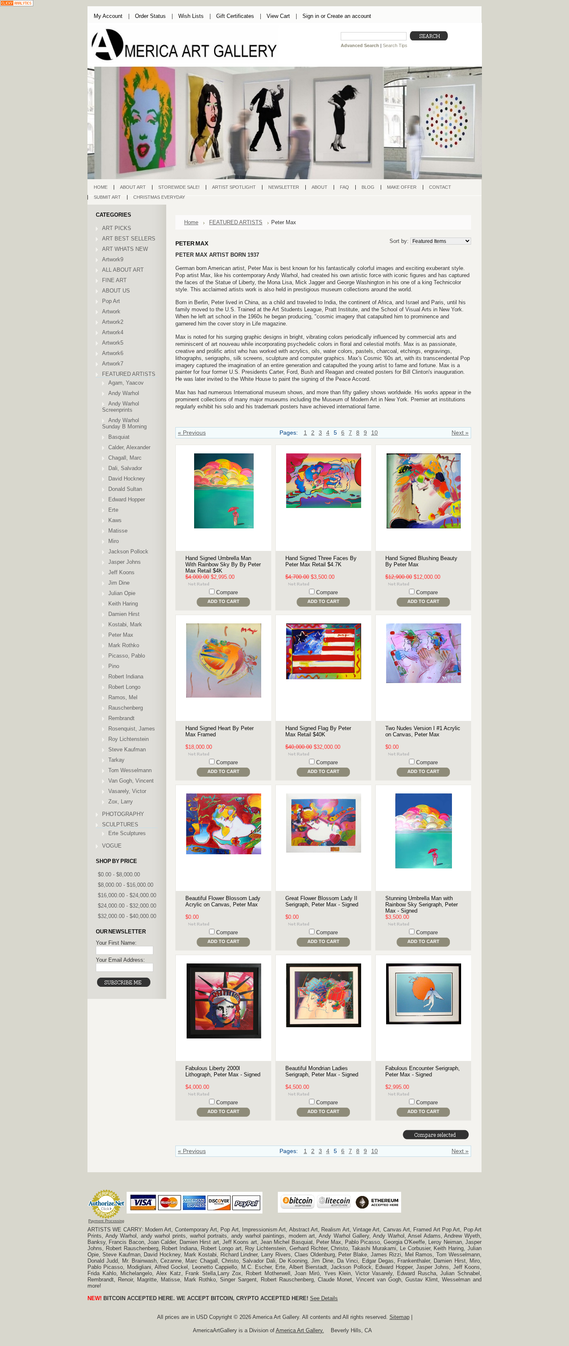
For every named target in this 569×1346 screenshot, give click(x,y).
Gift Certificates (235, 16)
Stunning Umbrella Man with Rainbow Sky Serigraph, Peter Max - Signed (421, 904)
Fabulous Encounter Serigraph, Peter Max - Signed (422, 1071)
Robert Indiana (125, 676)
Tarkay (116, 760)
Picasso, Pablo (126, 656)
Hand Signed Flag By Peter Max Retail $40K (318, 731)
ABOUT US (116, 291)
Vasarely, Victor (127, 791)
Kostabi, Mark (125, 624)
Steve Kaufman (127, 749)
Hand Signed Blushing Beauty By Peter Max (421, 561)
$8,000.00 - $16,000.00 (125, 885)
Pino (113, 666)
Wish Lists (191, 16)
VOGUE (112, 846)
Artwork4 (112, 332)
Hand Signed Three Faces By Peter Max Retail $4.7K (321, 561)
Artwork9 (112, 259)
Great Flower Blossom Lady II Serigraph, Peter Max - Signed (321, 901)
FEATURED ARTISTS (128, 374)
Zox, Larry (120, 801)
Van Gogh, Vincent (131, 781)
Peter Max (120, 635)
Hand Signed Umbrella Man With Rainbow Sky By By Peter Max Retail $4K (223, 564)
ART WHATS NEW (125, 249)
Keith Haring (123, 603)
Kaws (115, 520)
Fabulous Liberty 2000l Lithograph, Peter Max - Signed (222, 1071)
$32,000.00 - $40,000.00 (127, 916)
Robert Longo (124, 687)
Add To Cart (223, 601)
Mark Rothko (123, 645)
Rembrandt (121, 718)
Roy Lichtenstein (128, 739)
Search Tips (395, 45)
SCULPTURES (120, 824)
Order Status (150, 16)
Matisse (117, 531)
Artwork (111, 311)
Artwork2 (112, 322)
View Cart (278, 16)
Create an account (349, 16)
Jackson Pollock (128, 551)
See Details (324, 1298)
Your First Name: (116, 943)
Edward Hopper (126, 499)
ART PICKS (116, 228)
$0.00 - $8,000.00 (119, 874)
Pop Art (111, 301)
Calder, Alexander (129, 447)
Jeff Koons (121, 572)
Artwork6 (112, 353)
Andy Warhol (123, 393)
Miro (113, 541)
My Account (108, 16)
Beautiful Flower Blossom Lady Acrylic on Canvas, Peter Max (222, 901)
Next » (460, 433)
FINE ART (114, 280)
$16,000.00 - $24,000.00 (127, 895)
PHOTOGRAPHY (123, 814)
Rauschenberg (125, 708)
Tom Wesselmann (130, 770)
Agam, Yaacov (126, 383)
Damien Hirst (124, 614)
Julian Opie (121, 593)
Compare (227, 592)
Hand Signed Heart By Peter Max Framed (219, 731)
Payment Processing (106, 1221)
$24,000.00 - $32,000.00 (127, 906)
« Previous (192, 433)
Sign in (310, 16)
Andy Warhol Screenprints (120, 406)
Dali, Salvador (125, 468)
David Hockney (126, 478)
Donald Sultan (125, 489)
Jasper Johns (124, 562)
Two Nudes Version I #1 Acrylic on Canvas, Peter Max (422, 731)
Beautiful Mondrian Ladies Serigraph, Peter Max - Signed (321, 1071)
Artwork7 (112, 363)
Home (191, 222)
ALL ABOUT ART (123, 270)
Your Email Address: (120, 960)
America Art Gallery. (300, 1330)
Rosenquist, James (131, 729)
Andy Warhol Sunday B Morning (124, 423)
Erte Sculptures (127, 833)
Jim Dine (119, 583)
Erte (113, 510)
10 (374, 433)
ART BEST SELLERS (128, 238)
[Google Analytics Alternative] (16, 4)
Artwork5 (112, 343)
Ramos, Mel (122, 697)
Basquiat (119, 437)
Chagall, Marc (125, 458)
